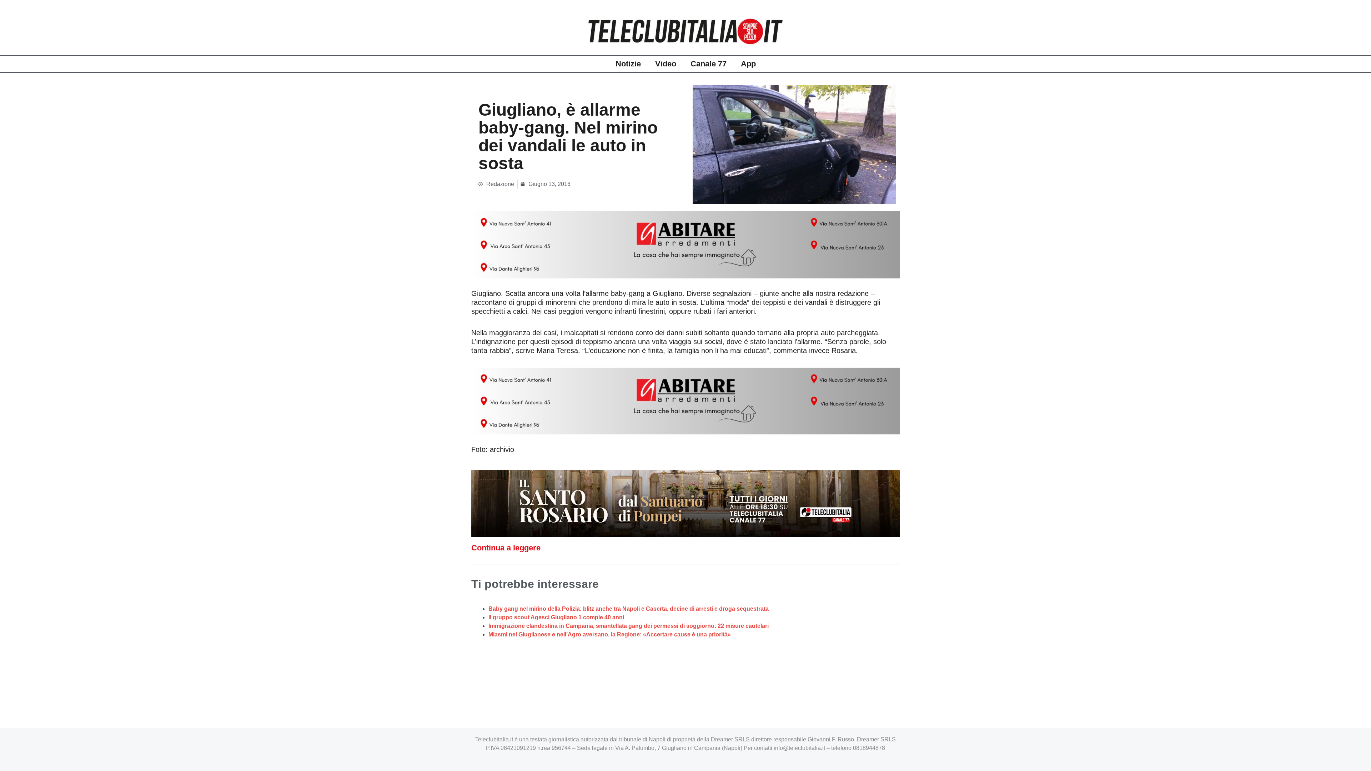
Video (665, 63)
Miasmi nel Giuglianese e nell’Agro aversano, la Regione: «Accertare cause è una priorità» (609, 634)
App (748, 63)
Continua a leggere (506, 547)
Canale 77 (708, 63)
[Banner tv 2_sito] (685, 503)
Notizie (628, 63)
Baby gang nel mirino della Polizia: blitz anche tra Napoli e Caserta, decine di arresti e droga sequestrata (628, 609)
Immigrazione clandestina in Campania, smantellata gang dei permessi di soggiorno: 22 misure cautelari (628, 626)
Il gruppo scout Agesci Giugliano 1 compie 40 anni (556, 617)
